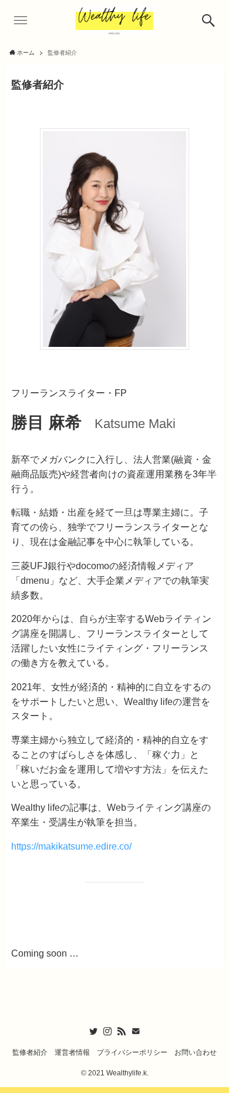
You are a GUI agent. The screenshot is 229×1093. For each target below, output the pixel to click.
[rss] (121, 1031)
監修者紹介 (30, 1052)
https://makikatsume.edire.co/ (71, 846)
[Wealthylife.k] (115, 20)
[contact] (135, 1031)
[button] (208, 20)
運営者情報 (72, 1052)
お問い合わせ (195, 1052)
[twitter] (93, 1031)
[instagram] (107, 1031)
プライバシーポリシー (132, 1052)
